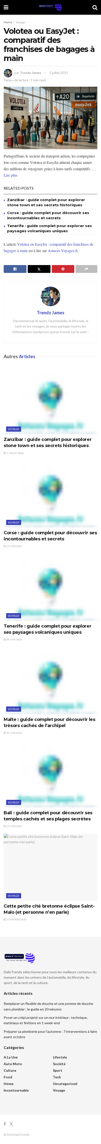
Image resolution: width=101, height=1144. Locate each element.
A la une (11, 1057)
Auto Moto (13, 1064)
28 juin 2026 (14, 639)
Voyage (20, 22)
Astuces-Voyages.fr (62, 250)
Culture (10, 1070)
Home (8, 22)
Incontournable (16, 1090)
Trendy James (30, 73)
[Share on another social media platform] (86, 269)
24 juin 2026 (14, 826)
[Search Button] (94, 7)
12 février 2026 (16, 919)
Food (8, 1077)
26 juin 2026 (14, 732)
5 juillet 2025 (58, 73)
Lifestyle (60, 1057)
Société (59, 1064)
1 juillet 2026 (15, 452)
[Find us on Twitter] (11, 1124)
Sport (57, 1070)
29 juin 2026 (14, 546)
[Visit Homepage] (50, 7)
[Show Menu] (6, 7)
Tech (57, 1077)
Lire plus (10, 175)
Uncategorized (65, 1084)
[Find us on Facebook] (5, 1124)
